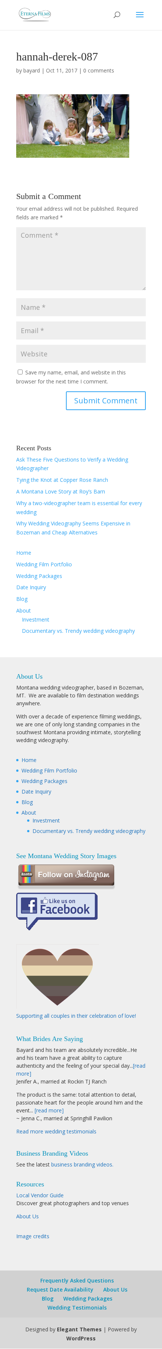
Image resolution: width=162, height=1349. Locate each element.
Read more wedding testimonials (56, 1131)
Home (23, 552)
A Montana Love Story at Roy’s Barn (60, 491)
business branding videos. (82, 1164)
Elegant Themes (79, 1329)
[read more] (49, 1110)
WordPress (81, 1338)
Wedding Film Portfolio (44, 564)
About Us (27, 1216)
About (23, 610)
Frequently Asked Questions (77, 1280)
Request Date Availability (60, 1289)
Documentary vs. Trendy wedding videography (78, 630)
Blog (22, 598)
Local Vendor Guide (40, 1195)
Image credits (32, 1236)
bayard (31, 70)
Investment (35, 619)
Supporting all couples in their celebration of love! (76, 1015)
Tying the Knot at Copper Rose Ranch (62, 479)
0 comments (98, 70)
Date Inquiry (31, 587)
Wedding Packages (39, 575)
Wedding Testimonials (77, 1307)
